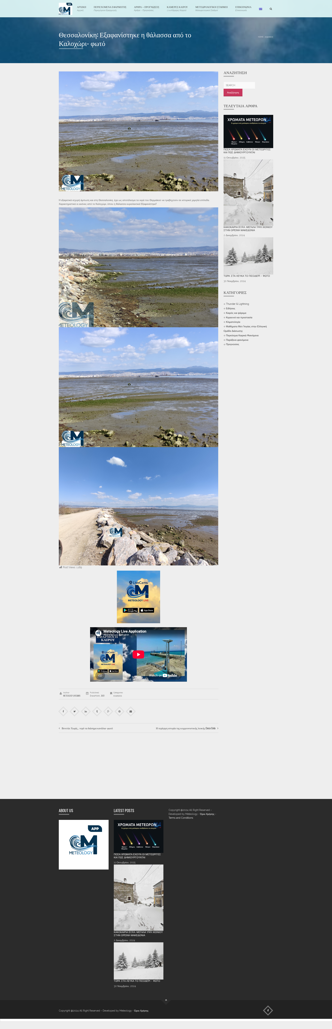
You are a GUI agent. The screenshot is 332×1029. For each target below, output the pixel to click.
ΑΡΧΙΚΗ (81, 8)
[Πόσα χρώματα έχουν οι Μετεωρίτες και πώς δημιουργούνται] (248, 131)
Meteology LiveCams (71, 695)
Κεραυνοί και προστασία (239, 317)
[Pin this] (119, 711)
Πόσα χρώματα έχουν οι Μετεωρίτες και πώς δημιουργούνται (247, 151)
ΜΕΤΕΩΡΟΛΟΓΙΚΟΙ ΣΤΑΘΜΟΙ (211, 8)
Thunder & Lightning (237, 304)
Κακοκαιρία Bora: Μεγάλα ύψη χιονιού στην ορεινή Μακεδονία (248, 229)
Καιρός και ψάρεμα (236, 313)
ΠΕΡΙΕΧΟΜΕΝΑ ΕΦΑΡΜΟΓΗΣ (110, 8)
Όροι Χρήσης (207, 814)
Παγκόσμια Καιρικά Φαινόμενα (242, 335)
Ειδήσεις (269, 37)
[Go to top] (166, 1000)
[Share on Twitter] (75, 711)
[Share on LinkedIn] (86, 711)
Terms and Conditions (181, 817)
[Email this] (131, 711)
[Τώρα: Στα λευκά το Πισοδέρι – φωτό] (248, 256)
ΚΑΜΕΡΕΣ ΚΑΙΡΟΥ (177, 8)
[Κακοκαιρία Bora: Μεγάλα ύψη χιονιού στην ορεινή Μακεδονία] (248, 192)
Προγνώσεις (232, 344)
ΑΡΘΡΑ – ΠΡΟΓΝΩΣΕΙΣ (146, 8)
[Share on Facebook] (63, 711)
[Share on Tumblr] (97, 711)
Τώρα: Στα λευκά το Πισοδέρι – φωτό (247, 276)
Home (261, 37)
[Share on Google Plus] (108, 711)
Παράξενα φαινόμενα (237, 339)
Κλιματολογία (233, 321)
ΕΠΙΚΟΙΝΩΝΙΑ (243, 8)
